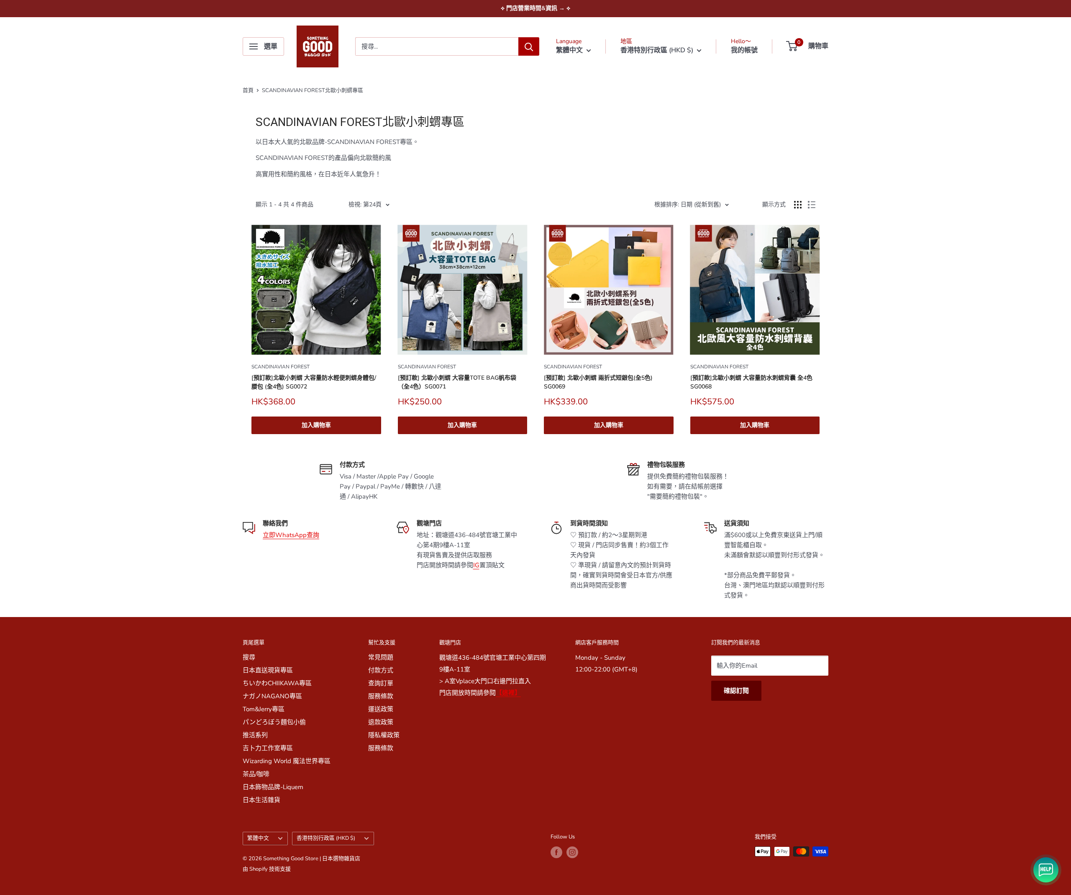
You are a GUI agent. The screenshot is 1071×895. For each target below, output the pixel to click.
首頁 (248, 90)
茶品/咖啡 (256, 774)
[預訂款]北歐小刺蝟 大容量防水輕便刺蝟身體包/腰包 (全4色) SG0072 (313, 382)
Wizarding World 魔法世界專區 (287, 761)
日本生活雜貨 (261, 800)
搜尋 (249, 657)
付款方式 (380, 670)
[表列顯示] (811, 204)
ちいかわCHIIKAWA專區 (277, 683)
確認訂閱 (736, 691)
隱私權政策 (384, 735)
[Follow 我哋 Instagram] (572, 852)
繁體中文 (258, 838)
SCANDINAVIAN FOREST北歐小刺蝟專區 (312, 90)
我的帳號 (744, 50)
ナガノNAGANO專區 (272, 696)
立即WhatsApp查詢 (291, 535)
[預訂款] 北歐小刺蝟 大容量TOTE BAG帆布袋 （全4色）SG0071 (457, 382)
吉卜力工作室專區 (268, 748)
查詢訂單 (380, 683)
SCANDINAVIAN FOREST (280, 366)
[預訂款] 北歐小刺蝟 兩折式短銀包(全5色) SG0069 (598, 382)
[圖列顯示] (798, 204)
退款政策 (380, 722)
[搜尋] (528, 46)
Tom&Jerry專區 (263, 709)
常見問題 (380, 657)
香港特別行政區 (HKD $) (326, 838)
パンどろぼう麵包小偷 (274, 722)
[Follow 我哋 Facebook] (556, 852)
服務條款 (380, 696)
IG (476, 565)
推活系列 (255, 735)
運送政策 (380, 709)
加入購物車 (316, 425)
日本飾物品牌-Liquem (273, 787)
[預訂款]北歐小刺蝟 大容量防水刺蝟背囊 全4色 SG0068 (751, 382)
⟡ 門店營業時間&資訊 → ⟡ (535, 8)
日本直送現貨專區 (268, 670)
